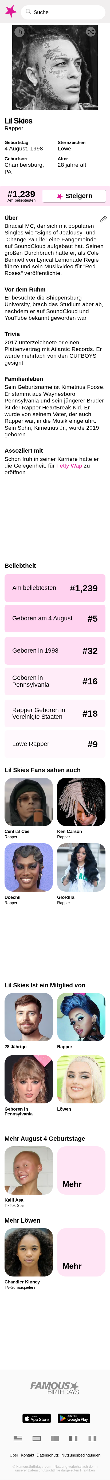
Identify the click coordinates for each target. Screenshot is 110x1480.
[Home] (55, 1388)
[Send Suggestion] (103, 220)
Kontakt (27, 1455)
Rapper (14, 128)
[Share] (19, 32)
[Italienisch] (92, 1438)
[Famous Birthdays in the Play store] (74, 1418)
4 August (16, 148)
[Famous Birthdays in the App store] (36, 1418)
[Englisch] (18, 1438)
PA (8, 172)
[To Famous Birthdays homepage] (10, 11)
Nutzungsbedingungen (80, 1455)
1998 (36, 148)
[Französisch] (73, 1438)
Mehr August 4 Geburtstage (45, 1138)
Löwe (64, 148)
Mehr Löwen (22, 1220)
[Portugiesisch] (55, 1438)
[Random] (91, 32)
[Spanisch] (36, 1438)
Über (14, 1455)
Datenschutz (48, 1455)
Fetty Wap (69, 465)
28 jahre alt (72, 165)
